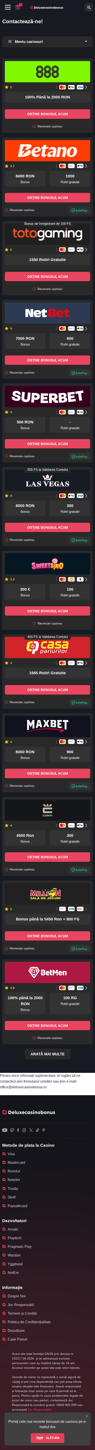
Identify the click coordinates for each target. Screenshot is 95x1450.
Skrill (12, 1197)
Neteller (14, 1180)
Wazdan (14, 1255)
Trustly (13, 1189)
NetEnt (13, 1273)
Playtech (14, 1238)
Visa (11, 1154)
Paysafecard (17, 1206)
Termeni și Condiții (22, 1313)
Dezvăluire (16, 1331)
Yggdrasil (15, 1264)
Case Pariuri (17, 1339)
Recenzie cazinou (49, 126)
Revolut (14, 1171)
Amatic (13, 1229)
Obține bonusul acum (47, 114)
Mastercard (16, 1162)
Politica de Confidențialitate (29, 1322)
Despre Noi (17, 1296)
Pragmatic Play (20, 1246)
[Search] (89, 7)
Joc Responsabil (21, 1305)
